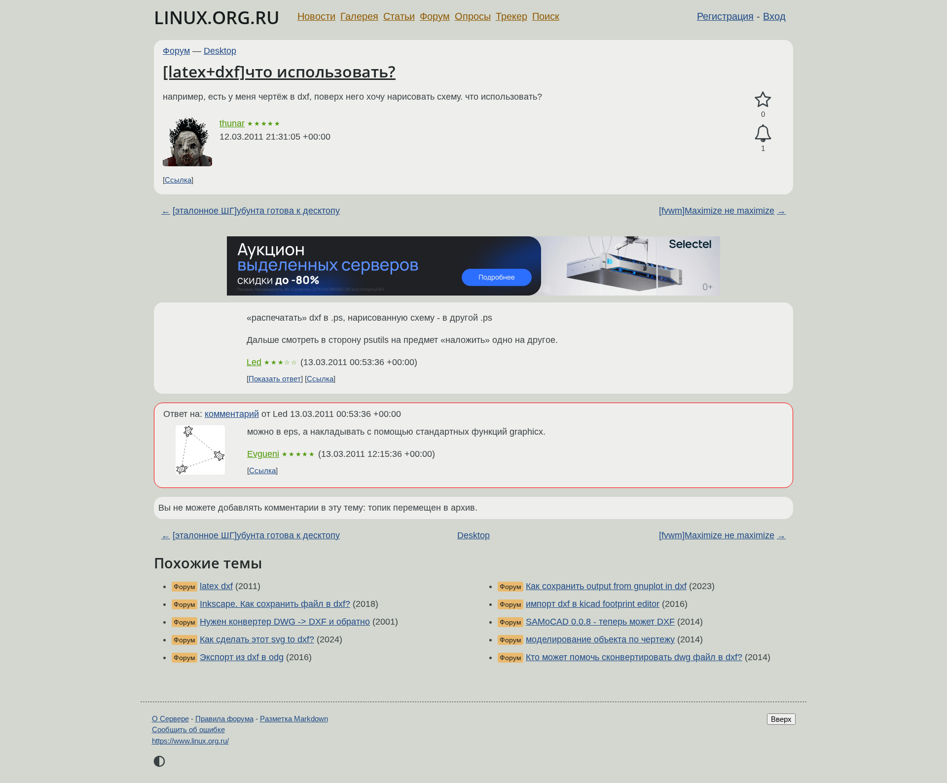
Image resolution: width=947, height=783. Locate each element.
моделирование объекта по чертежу (600, 639)
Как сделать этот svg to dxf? (257, 639)
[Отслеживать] (763, 133)
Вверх (781, 719)
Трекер (511, 16)
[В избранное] (763, 100)
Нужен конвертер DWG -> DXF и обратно (285, 622)
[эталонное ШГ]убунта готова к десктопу (256, 211)
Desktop (220, 51)
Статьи (399, 16)
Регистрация (725, 16)
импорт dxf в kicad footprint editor (592, 604)
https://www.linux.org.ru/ (190, 741)
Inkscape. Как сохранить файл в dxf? (275, 604)
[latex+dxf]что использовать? (279, 71)
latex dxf (216, 586)
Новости (316, 16)
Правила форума (224, 718)
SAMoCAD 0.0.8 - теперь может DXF (600, 622)
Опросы (473, 16)
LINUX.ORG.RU (217, 17)
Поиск (545, 16)
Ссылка (178, 180)
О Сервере (170, 718)
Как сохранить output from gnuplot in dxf (606, 586)
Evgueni (263, 454)
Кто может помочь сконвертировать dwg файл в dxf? (634, 657)
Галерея (359, 16)
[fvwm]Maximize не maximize (716, 211)
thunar (232, 123)
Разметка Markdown (294, 718)
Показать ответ (275, 378)
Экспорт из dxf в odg (242, 657)
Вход (774, 16)
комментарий (232, 414)
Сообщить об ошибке (188, 729)
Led (254, 362)
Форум (435, 16)
